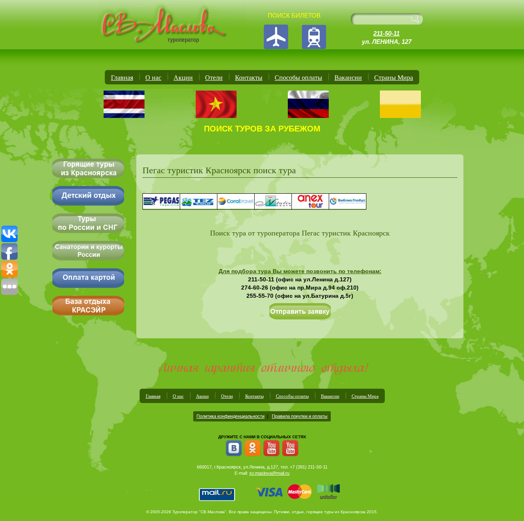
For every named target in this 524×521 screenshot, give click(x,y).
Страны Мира (393, 77)
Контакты (248, 77)
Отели (214, 77)
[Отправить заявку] (299, 311)
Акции (183, 77)
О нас (153, 77)
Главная (122, 77)
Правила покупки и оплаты (300, 416)
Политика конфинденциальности (230, 416)
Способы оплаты (298, 77)
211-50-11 (386, 33)
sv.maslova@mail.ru (269, 473)
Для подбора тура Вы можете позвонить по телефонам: (300, 271)
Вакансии (348, 77)
